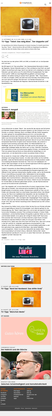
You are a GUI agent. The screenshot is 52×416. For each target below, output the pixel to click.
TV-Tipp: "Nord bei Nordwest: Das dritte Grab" (21, 289)
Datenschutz (28, 408)
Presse (22, 408)
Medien (28, 52)
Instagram (4, 394)
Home (3, 56)
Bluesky (3, 400)
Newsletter (17, 392)
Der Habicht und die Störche (14, 350)
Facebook (3, 392)
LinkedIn (3, 404)
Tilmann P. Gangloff (21, 52)
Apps (15, 398)
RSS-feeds (17, 391)
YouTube (3, 396)
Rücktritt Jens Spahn (8, 382)
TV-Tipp (19, 239)
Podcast (16, 396)
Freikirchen (30, 398)
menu (2, 3)
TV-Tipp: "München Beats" (13, 312)
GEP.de (29, 391)
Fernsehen (6, 239)
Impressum (34, 408)
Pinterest (3, 398)
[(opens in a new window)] (25, 95)
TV (15, 239)
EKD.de (29, 392)
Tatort (12, 239)
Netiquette (17, 408)
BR (2, 239)
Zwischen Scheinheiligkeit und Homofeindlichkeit (24, 384)
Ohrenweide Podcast (8, 347)
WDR (24, 239)
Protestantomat (18, 394)
